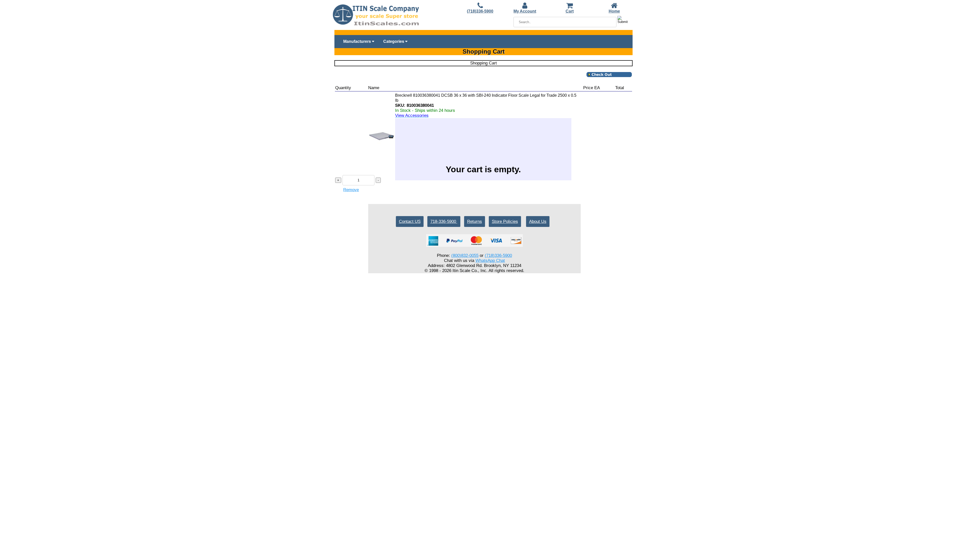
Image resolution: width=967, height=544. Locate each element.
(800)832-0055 (464, 255)
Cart (570, 11)
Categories (394, 41)
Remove (351, 189)
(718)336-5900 (480, 11)
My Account (524, 11)
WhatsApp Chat (490, 260)
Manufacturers (357, 41)
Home (614, 11)
